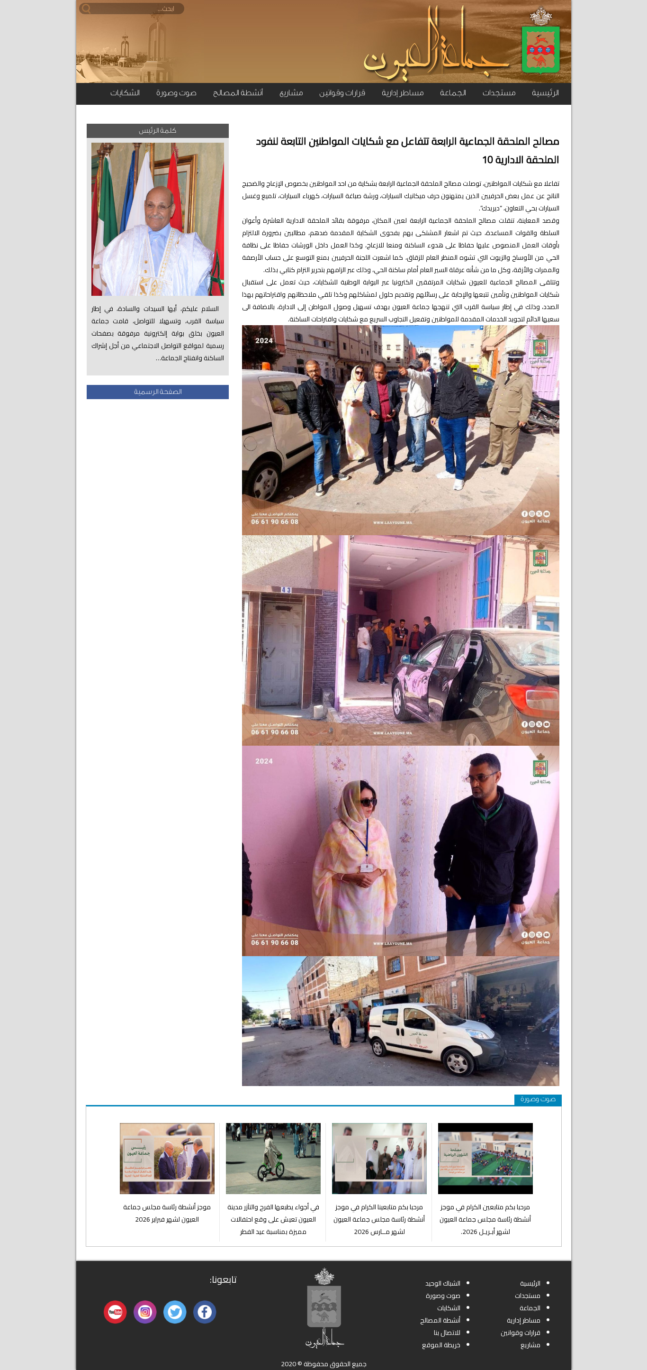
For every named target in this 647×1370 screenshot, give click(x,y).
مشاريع (291, 92)
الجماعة (453, 92)
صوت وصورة (176, 92)
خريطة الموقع (441, 1345)
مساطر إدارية (402, 92)
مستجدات (499, 92)
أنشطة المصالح (238, 92)
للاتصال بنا (447, 1332)
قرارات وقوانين (342, 92)
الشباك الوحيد (442, 1283)
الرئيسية (545, 92)
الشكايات (125, 92)
